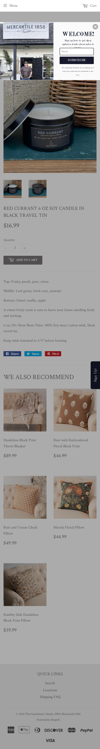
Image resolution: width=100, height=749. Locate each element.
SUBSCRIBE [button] (77, 60)
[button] (95, 26)
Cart (93, 5)
